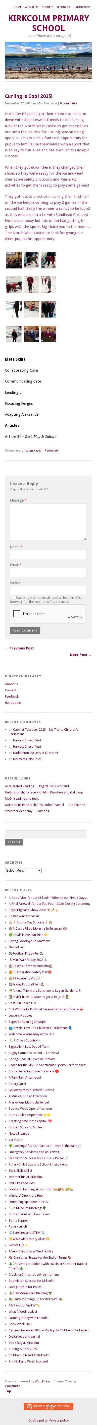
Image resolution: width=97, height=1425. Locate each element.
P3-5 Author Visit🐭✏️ (24, 1305)
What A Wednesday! (23, 1311)
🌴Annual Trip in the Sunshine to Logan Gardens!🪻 (45, 990)
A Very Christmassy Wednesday (31, 1251)
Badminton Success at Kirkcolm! (35, 753)
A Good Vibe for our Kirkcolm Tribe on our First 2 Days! (48, 898)
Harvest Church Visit (27, 740)
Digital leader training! (24, 1336)
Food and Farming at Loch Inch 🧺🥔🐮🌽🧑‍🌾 (41, 1189)
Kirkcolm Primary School (48, 23)
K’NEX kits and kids (22, 1183)
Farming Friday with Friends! (28, 1318)
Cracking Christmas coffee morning (34, 1274)
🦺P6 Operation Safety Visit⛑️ (30, 972)
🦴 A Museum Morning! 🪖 (28, 1208)
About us (31, 7)
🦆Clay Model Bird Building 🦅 (30, 1293)
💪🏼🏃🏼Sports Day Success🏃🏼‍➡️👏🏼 (30, 922)
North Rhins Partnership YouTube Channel (34, 805)
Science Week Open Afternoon (30, 1108)
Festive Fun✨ (18, 1245)
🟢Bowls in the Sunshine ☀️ (28, 935)
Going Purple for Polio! (25, 1287)
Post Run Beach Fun (22, 1003)
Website (16, 583)
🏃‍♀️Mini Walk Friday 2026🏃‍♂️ (28, 960)
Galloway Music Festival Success (31, 1090)
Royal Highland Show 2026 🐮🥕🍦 (34, 910)
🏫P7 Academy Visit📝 (25, 978)
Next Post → (81, 655)
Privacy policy (59, 1420)
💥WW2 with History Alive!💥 (29, 1239)
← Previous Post (19, 648)
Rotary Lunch (18, 1226)
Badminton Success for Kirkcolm (31, 1281)
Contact (47, 7)
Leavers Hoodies (20, 1015)
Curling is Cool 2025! (23, 1349)
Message (18, 500)
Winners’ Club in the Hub (26, 1195)
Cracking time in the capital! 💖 (30, 1121)
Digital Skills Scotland (54, 786)
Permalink (51, 450)
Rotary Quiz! (17, 1084)
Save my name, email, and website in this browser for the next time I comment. (45, 600)
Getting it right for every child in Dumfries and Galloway (44, 792)
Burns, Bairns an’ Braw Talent (29, 1214)
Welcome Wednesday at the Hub (31, 1034)
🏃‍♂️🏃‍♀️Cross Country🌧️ (25, 1040)
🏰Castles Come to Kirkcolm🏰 (31, 966)
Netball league (19, 1133)
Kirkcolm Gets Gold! (27, 759)
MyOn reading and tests (22, 798)
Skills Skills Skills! (20, 1170)
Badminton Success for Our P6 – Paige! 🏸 (38, 1158)
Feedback (63, 7)
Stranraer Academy (18, 811)
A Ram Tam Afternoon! (25, 1077)
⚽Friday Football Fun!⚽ (26, 984)
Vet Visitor (16, 1140)
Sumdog (43, 811)
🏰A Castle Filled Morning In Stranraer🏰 (38, 928)
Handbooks (81, 7)
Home (17, 7)
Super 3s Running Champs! (27, 1022)
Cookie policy (38, 1420)
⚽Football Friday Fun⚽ (26, 953)
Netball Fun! (17, 947)
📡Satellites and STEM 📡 (27, 1232)
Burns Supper (18, 1220)
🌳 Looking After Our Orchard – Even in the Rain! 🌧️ (45, 1146)
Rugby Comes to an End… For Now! (34, 1053)
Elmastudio (13, 1386)
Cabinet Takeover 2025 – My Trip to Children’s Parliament (49, 1330)
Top (8, 1391)
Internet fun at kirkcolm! (26, 1177)
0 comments (68, 103)
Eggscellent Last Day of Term (29, 1046)
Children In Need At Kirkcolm (29, 1355)
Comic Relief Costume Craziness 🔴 (34, 1071)
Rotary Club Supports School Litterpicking (38, 1164)
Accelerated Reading (19, 786)
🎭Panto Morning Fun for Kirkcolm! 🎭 (36, 1299)
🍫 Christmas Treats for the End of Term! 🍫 (40, 1257)
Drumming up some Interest (29, 1202)
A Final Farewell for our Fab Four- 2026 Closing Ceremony (49, 904)
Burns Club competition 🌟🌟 (30, 1115)
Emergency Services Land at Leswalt (34, 1152)
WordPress (42, 1381)
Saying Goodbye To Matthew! (29, 941)
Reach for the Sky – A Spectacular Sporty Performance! (47, 1065)
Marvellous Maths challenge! (29, 1102)
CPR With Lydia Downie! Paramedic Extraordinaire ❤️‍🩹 (46, 1009)
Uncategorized (32, 450)
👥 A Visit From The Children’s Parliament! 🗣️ (40, 1028)
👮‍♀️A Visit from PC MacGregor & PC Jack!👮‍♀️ (39, 997)
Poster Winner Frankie (24, 916)
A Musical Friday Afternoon (28, 1096)
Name (16, 547)
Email (16, 565)
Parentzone (77, 805)
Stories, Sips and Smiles (25, 1127)
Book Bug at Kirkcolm (24, 1343)
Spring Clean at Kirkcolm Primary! (32, 1059)
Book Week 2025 (20, 1324)
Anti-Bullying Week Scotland (28, 1361)
